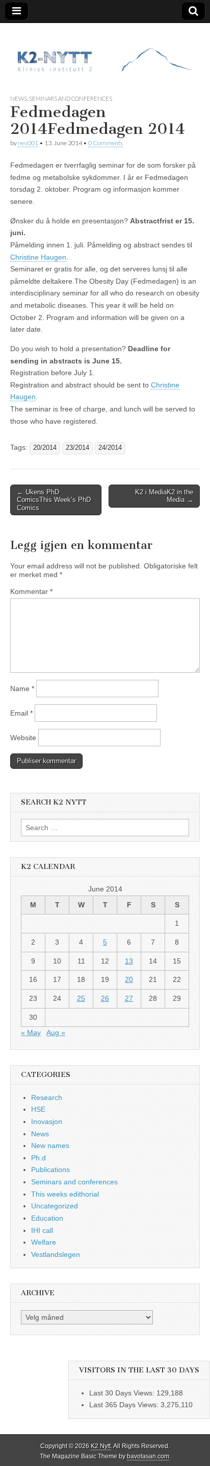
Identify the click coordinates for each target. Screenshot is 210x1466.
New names (50, 1145)
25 (81, 998)
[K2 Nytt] (105, 51)
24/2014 (110, 447)
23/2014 (77, 447)
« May (31, 1032)
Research (46, 1097)
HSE (38, 1109)
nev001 (28, 143)
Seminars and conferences (70, 98)
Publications (50, 1169)
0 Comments (105, 143)
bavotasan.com (148, 1456)
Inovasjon (46, 1121)
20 (129, 979)
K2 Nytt (101, 1446)
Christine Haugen (38, 257)
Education (47, 1218)
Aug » (55, 1032)
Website (23, 738)
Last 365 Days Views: (125, 1405)
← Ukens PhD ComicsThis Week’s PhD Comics (54, 500)
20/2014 (45, 447)
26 (105, 998)
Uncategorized (54, 1206)
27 (129, 998)
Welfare (43, 1242)
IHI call (42, 1230)
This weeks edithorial (65, 1194)
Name (22, 688)
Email (21, 713)
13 (129, 961)
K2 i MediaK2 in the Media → (164, 496)
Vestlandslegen (55, 1254)
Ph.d (38, 1158)
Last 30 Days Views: (122, 1393)
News (18, 98)
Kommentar (31, 591)
